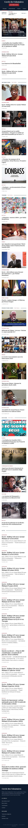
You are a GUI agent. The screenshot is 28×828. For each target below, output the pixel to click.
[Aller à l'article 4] (23, 35)
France (18, 8)
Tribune (24, 8)
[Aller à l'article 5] (24, 35)
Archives (3, 816)
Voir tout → (24, 13)
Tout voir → (14, 82)
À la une (4, 8)
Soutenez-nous (14, 4)
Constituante (4, 805)
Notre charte (4, 803)
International (12, 8)
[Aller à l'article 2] (21, 35)
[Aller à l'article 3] (22, 35)
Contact (3, 807)
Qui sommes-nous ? (6, 801)
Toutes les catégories (6, 814)
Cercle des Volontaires (14, 2)
